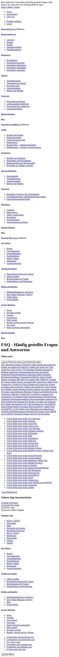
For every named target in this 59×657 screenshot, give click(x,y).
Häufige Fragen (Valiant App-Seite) (34, 389)
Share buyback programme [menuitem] (18, 327)
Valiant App (24, 409)
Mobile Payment (50, 392)
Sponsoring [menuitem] (11, 261)
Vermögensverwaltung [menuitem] (16, 83)
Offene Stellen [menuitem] (13, 276)
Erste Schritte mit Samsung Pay (15, 402)
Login (9, 24)
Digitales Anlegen (43, 370)
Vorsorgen (18, 414)
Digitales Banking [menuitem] (8, 114)
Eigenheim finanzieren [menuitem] (16, 65)
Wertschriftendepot (18, 374)
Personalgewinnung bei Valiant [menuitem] (20, 274)
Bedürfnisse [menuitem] (5, 205)
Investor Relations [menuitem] (8, 305)
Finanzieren (26, 377)
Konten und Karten (40, 372)
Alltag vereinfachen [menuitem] (15, 215)
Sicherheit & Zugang (35, 411)
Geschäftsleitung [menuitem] (14, 253)
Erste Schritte (46, 377)
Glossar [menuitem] (10, 540)
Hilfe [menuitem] (9, 526)
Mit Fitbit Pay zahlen (26, 379)
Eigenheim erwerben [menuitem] (16, 63)
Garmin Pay (25, 394)
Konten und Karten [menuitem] (8, 34)
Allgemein (14, 372)
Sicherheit (5, 374)
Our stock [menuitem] (11, 325)
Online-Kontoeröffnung (32, 397)
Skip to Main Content (10, 7)
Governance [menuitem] (12, 317)
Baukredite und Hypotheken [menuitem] (19, 160)
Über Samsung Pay (35, 404)
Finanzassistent (25, 372)
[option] (23, 418)
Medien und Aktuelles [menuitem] (9, 287)
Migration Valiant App (33, 392)
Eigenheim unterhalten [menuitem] (16, 68)
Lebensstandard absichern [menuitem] (18, 104)
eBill (39, 374)
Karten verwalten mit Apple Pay (15, 367)
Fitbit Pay (35, 377)
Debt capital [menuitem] (12, 320)
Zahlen (26, 414)
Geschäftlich (12, 14)
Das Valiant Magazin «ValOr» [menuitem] (20, 294)
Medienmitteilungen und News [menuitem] (20, 292)
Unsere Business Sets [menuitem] (16, 140)
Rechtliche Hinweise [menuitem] (16, 531)
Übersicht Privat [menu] (7, 29)
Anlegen (18, 365)
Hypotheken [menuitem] (12, 60)
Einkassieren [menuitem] (12, 142)
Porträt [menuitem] (9, 248)
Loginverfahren (16, 392)
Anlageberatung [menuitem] (13, 81)
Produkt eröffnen (14, 21)
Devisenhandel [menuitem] (13, 220)
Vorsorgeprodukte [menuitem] (14, 109)
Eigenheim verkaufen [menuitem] (16, 70)
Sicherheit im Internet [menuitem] (16, 528)
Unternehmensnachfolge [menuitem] (17, 222)
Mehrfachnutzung (18, 411)
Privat (9, 12)
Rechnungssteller (38, 399)
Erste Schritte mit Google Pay (36, 384)
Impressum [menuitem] (11, 535)
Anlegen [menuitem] (4, 75)
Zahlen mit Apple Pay (39, 367)
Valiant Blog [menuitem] (12, 297)
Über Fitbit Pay (42, 379)
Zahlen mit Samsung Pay (16, 404)
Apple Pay (27, 365)
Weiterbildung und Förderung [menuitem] (19, 281)
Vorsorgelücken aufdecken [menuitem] (18, 106)
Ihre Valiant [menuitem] (5, 243)
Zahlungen (32, 374)
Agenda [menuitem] (10, 315)
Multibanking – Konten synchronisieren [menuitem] (24, 147)
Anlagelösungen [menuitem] (14, 179)
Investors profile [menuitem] (14, 313)
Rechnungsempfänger (11, 377)
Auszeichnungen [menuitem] (14, 263)
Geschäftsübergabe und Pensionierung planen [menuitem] (26, 197)
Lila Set (33, 414)
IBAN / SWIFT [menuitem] (13, 521)
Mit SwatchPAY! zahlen (39, 406)
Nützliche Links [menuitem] (7, 515)
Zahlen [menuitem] (4, 130)
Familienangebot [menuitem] (14, 50)
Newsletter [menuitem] (11, 523)
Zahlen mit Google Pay (34, 387)
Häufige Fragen (12, 389)
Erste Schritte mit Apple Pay (44, 365)
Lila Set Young (43, 414)
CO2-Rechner (28, 370)
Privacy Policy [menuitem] (13, 533)
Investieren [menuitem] (11, 217)
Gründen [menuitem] (10, 210)
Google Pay (17, 384)
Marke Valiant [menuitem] (13, 258)
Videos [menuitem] (10, 543)
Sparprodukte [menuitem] (12, 176)
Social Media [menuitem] (12, 299)
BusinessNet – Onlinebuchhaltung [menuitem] (21, 145)
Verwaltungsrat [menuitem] (13, 251)
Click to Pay (16, 370)
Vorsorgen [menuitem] (5, 96)
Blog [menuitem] (3, 119)
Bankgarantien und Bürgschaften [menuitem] (21, 163)
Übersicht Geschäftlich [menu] (10, 125)
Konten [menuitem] (10, 42)
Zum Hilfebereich (9, 492)
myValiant (17, 397)
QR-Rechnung (49, 397)
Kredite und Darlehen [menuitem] (16, 158)
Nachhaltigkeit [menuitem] (13, 256)
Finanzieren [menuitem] (5, 55)
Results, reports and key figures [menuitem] (20, 322)
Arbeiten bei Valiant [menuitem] (9, 269)
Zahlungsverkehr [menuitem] (14, 47)
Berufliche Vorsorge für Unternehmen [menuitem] (23, 194)
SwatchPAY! (7, 397)
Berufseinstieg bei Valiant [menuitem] (18, 279)
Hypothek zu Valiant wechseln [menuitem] (20, 165)
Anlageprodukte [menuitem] (14, 88)
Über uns (11, 17)
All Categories (7, 365)
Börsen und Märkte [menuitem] (15, 91)
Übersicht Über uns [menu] (8, 238)
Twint (16, 409)
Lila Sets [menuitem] (10, 40)
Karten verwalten (9, 379)
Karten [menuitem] (9, 45)
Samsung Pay (47, 394)
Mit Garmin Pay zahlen (43, 382)
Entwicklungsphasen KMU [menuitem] (18, 199)
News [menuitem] (9, 310)
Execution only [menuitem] (13, 86)
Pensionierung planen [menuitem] (16, 101)
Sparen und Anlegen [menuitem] (8, 171)
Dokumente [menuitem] (12, 538)
